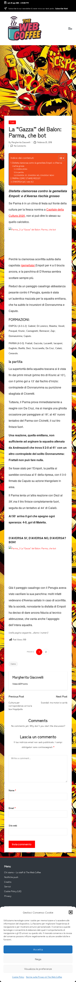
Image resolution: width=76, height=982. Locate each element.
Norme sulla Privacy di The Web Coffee (44, 976)
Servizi (7, 886)
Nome (12, 790)
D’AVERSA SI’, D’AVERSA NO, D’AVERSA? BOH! (35, 175)
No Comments (20, 145)
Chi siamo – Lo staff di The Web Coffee (22, 872)
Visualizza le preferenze (38, 969)
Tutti (12, 122)
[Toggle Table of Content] (60, 158)
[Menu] (70, 28)
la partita (20, 172)
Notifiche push (11, 877)
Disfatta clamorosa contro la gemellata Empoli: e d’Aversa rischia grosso (37, 164)
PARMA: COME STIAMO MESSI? (26, 178)
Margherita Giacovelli (27, 677)
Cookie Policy (18, 976)
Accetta (38, 949)
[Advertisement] (38, 75)
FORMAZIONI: (21, 169)
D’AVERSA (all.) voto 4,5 (23, 181)
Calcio (13, 663)
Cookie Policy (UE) (12, 891)
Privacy (7, 896)
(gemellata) (28, 265)
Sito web (13, 825)
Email (12, 808)
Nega (38, 959)
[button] (70, 912)
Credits (7, 881)
